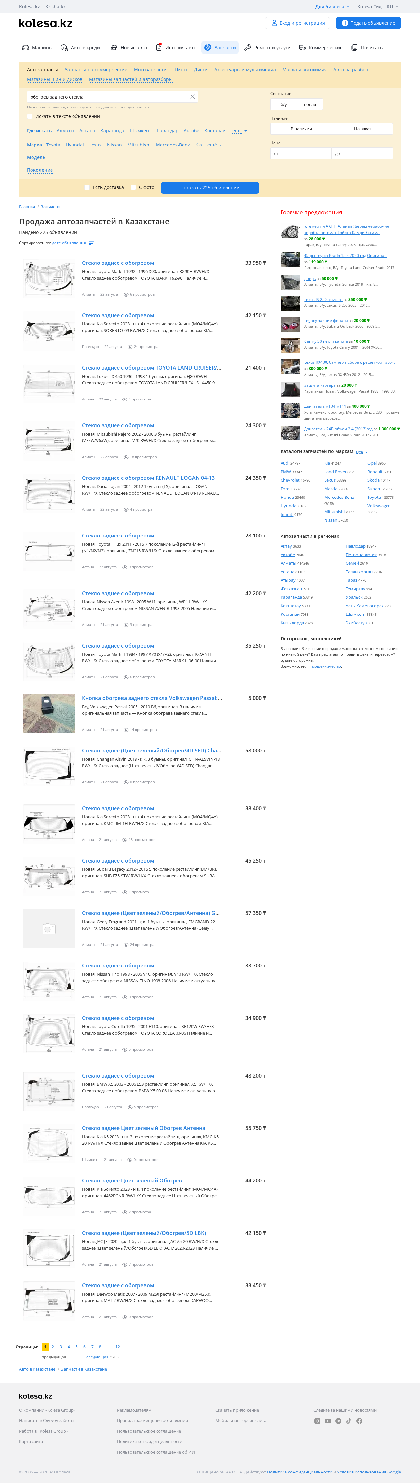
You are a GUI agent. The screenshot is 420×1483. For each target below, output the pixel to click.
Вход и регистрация (302, 23)
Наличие (279, 118)
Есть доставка (108, 187)
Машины (42, 47)
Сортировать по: (35, 242)
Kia (327, 463)
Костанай (290, 614)
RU (390, 6)
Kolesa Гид (369, 6)
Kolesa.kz (29, 6)
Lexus (330, 480)
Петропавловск (361, 554)
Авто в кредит (86, 47)
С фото (146, 187)
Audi (285, 463)
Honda (287, 497)
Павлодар (356, 546)
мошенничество (326, 665)
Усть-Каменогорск (365, 606)
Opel (372, 463)
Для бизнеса (329, 6)
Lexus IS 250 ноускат (323, 299)
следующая (98, 1357)
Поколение (40, 170)
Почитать (372, 47)
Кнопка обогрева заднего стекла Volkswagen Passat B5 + (155, 698)
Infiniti (287, 514)
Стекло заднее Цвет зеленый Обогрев (132, 1180)
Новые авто (134, 47)
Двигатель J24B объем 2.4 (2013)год (338, 428)
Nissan (330, 520)
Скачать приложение (237, 1410)
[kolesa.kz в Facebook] (359, 1421)
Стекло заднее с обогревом (118, 262)
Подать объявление (372, 23)
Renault (375, 472)
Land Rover (335, 472)
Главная (27, 207)
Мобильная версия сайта (240, 1420)
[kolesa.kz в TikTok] (349, 1421)
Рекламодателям (134, 1410)
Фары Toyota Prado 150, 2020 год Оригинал (345, 255)
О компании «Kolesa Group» (47, 1410)
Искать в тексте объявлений (67, 116)
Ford (285, 489)
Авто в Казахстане (37, 1369)
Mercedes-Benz (339, 497)
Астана (287, 572)
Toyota (374, 497)
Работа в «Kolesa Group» (43, 1431)
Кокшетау (291, 606)
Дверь (310, 278)
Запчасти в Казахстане (84, 1369)
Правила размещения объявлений (152, 1420)
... (108, 1347)
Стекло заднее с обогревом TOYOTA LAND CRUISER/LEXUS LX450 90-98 (173, 367)
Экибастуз (356, 623)
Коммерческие (326, 47)
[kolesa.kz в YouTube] (328, 1421)
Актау (286, 546)
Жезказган (291, 589)
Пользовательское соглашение (149, 1431)
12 (118, 1347)
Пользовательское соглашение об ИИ (156, 1452)
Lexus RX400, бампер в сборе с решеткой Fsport (349, 362)
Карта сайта (31, 1441)
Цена (275, 143)
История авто (180, 47)
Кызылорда (292, 623)
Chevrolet (290, 480)
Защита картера (320, 385)
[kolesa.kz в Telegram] (338, 1421)
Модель (36, 157)
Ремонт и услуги (272, 47)
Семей (352, 563)
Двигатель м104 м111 (325, 406)
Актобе (288, 554)
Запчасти (50, 207)
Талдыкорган (359, 572)
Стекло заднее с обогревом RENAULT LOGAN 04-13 (148, 477)
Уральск (354, 597)
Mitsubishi (334, 512)
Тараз (351, 580)
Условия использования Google (369, 1472)
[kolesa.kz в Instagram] (317, 1421)
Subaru (375, 489)
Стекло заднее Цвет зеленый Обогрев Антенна (143, 1128)
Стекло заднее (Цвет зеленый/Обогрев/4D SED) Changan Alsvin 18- (168, 750)
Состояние (280, 93)
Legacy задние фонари (326, 320)
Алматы (288, 563)
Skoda (374, 480)
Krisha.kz (55, 6)
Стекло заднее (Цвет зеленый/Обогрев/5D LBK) (144, 1233)
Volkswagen (379, 506)
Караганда (291, 597)
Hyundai (289, 506)
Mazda (330, 489)
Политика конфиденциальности (149, 1441)
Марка (34, 145)
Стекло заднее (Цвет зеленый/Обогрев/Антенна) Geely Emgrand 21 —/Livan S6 (184, 913)
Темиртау (355, 589)
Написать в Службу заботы (46, 1420)
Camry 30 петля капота (326, 341)
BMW (286, 472)
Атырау (288, 580)
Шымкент (356, 614)
